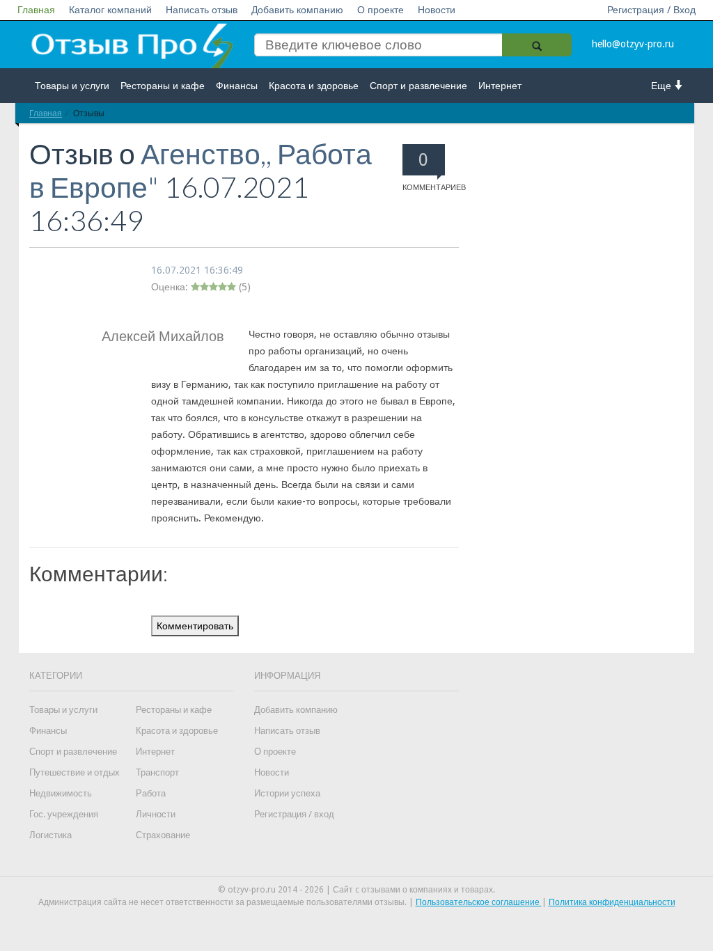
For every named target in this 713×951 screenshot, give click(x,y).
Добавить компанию (297, 9)
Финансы (237, 85)
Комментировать (195, 625)
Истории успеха (287, 793)
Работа (151, 793)
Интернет (500, 85)
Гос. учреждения (63, 814)
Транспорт (157, 772)
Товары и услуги (72, 85)
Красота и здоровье (314, 85)
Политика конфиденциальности (612, 902)
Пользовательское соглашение (479, 902)
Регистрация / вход (294, 814)
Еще (662, 85)
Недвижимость (60, 793)
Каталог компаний (110, 9)
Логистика (50, 835)
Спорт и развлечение (418, 85)
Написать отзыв (201, 9)
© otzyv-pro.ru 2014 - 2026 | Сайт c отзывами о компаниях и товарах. (356, 890)
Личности (155, 814)
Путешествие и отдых (74, 772)
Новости (436, 9)
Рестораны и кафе (162, 85)
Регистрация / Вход (651, 9)
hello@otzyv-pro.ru (633, 43)
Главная (36, 9)
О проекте (380, 9)
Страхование (163, 835)
